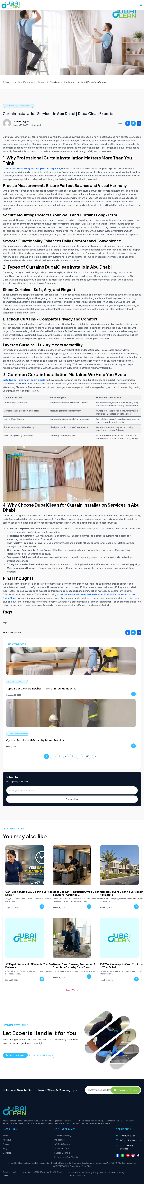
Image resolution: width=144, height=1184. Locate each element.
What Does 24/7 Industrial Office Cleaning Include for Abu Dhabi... (78, 893)
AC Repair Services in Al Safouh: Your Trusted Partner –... (31, 966)
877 (87, 756)
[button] (141, 5)
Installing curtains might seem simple (24, 379)
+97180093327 (127, 1135)
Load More (72, 990)
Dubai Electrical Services (18, 734)
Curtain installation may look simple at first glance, (32, 168)
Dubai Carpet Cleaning (17, 682)
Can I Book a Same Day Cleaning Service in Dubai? (30, 893)
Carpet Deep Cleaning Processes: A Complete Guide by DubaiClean (74, 966)
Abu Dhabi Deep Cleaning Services (29, 82)
